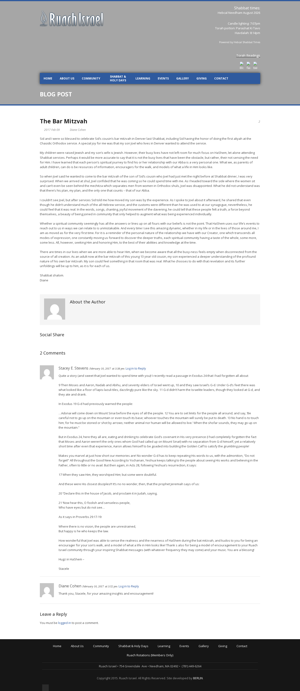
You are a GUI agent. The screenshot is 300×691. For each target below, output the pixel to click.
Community (91, 78)
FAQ (74, 670)
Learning (142, 78)
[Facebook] (248, 66)
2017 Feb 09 (52, 130)
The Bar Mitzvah (63, 121)
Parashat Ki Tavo (248, 28)
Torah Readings (248, 55)
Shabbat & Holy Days (118, 78)
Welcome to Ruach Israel (89, 650)
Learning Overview (172, 650)
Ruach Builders (229, 656)
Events (163, 78)
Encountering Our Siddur (176, 663)
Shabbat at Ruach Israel (136, 650)
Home (48, 78)
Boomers (100, 670)
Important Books (170, 670)
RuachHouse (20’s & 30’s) (111, 666)
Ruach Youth (103, 656)
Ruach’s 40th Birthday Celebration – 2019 (209, 653)
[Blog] (242, 66)
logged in (64, 623)
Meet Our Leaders (85, 660)
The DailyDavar (130, 660)
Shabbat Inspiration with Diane (141, 663)
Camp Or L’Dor (104, 660)
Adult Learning (169, 656)
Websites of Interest (173, 676)
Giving (201, 78)
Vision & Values (83, 656)
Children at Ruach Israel (111, 653)
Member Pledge (230, 653)
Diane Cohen (78, 130)
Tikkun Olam (103, 683)
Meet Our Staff (82, 663)
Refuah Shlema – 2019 (196, 656)
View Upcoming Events (196, 650)
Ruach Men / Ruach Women (113, 673)
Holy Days (126, 653)
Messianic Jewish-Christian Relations (184, 679)
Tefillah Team (103, 679)
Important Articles (171, 673)
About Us (67, 78)
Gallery (182, 78)
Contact (221, 78)
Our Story (78, 653)
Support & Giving (231, 650)
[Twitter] (255, 66)
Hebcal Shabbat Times (247, 42)
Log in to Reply (136, 368)
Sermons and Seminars (175, 660)
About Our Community (109, 650)
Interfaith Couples (107, 676)
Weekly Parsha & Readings (138, 656)
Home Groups (104, 663)
